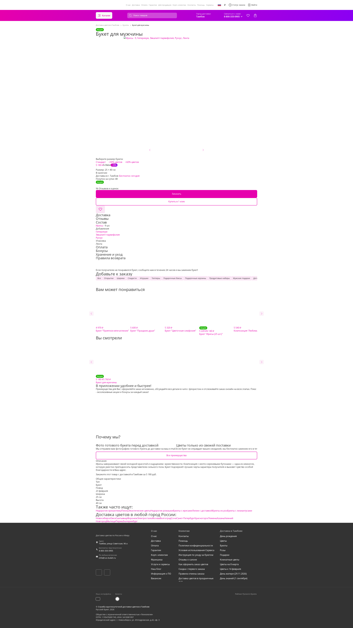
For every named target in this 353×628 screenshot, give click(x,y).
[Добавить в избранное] (100, 209)
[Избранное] (248, 15)
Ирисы (99, 225)
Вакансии (156, 578)
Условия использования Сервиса (196, 550)
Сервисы (210, 5)
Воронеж (132, 518)
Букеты (223, 545)
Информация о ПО (161, 573)
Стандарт (101, 162)
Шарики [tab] (121, 278)
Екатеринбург (130, 521)
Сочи (173, 518)
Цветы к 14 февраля (230, 568)
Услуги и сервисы (160, 564)
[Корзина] (255, 15)
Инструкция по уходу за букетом (196, 554)
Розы (222, 550)
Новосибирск (103, 518)
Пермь (119, 521)
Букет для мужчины (106, 379)
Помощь (201, 5)
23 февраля (102, 490)
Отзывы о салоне (188, 559)
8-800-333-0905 (106, 550)
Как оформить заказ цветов (193, 564)
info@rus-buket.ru (107, 558)
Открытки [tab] (108, 278)
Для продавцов (164, 5)
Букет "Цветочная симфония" (180, 329)
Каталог (106, 15)
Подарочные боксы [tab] (172, 278)
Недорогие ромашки (162, 510)
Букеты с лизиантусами (239, 510)
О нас (128, 5)
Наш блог (156, 568)
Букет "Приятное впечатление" (112, 329)
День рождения (228, 536)
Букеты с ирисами (182, 510)
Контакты (192, 5)
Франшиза (156, 559)
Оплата (144, 5)
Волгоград (165, 518)
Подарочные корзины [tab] (195, 278)
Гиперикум (101, 231)
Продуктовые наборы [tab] (219, 278)
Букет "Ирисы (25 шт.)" (211, 331)
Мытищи (111, 521)
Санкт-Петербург (185, 518)
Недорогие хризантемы (108, 510)
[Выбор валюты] (225, 5)
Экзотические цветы (140, 510)
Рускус (99, 237)
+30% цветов (115, 162)
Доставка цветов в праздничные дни (196, 580)
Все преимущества (176, 455)
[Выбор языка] (219, 5)
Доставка (136, 5)
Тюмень (212, 518)
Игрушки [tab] (144, 278)
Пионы (125, 510)
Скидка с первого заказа (192, 568)
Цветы (223, 540)
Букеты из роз (219, 510)
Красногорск (201, 518)
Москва (156, 518)
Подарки (224, 554)
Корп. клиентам (179, 5)
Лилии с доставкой (202, 510)
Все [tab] (99, 278)
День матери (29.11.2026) (233, 573)
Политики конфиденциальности (196, 545)
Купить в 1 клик (176, 201)
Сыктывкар (122, 518)
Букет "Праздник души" (142, 329)
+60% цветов (132, 162)
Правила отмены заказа (191, 573)
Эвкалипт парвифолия (108, 234)
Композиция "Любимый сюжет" (251, 329)
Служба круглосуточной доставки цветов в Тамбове (123, 606)
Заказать (176, 193)
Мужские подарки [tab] (241, 278)
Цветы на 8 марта (229, 564)
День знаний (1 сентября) (233, 578)
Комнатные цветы (229, 559)
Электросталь (144, 518)
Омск (113, 518)
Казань (220, 518)
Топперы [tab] (156, 278)
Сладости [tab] (132, 278)
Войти (254, 5)
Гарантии (153, 5)
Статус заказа (238, 5)
